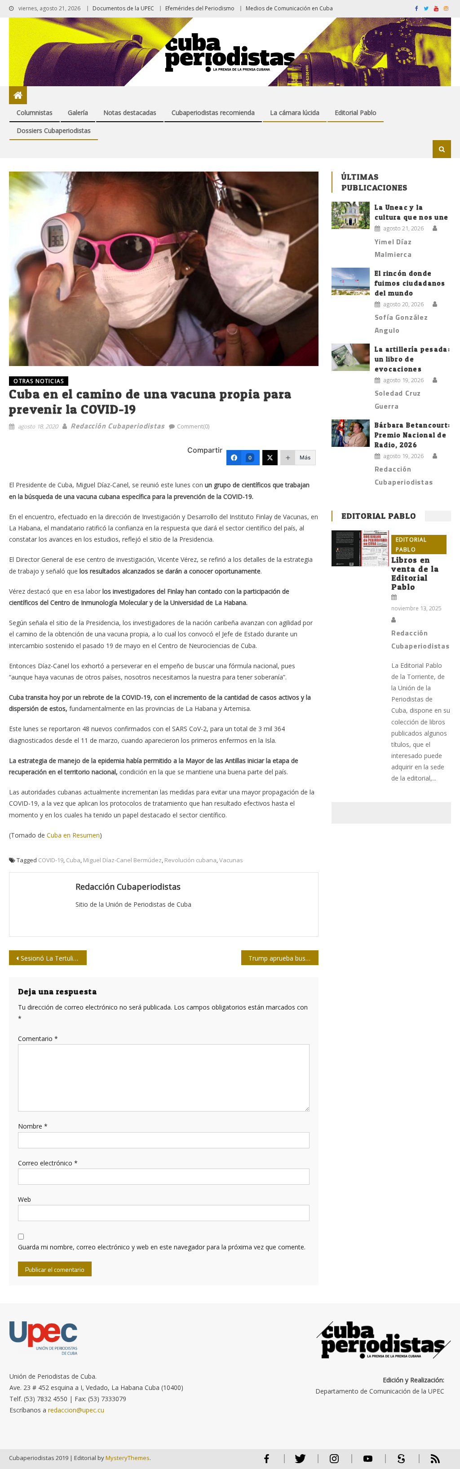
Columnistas (35, 112)
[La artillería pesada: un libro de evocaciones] (351, 357)
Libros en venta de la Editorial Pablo (415, 573)
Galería (78, 112)
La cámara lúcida (294, 112)
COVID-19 (50, 860)
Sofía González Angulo (401, 323)
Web (24, 1199)
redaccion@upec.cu (76, 1410)
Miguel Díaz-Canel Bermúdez (122, 860)
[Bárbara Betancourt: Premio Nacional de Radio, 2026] (351, 433)
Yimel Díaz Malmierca (393, 248)
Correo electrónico (48, 1163)
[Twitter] (270, 457)
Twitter (298, 1462)
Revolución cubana (190, 860)
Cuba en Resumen (73, 835)
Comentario (38, 1038)
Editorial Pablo (355, 112)
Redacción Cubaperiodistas (117, 425)
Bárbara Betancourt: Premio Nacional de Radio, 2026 (413, 435)
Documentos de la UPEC (123, 8)
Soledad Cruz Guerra (398, 399)
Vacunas (231, 860)
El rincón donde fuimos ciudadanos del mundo (410, 283)
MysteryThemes (128, 1458)
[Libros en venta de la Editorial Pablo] (360, 548)
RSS (429, 1462)
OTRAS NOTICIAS (38, 381)
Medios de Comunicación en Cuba (289, 8)
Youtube (368, 1462)
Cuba (73, 860)
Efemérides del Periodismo (199, 8)
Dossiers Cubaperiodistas (54, 130)
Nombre (33, 1126)
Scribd (398, 1462)
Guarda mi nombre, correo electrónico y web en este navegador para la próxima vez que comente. (161, 1247)
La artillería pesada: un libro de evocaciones (412, 359)
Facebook (267, 1462)
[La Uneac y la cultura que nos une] (351, 215)
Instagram (334, 1462)
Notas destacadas (129, 112)
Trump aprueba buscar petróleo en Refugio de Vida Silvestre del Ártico (283, 958)
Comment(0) (193, 426)
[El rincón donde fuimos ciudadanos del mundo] (351, 281)
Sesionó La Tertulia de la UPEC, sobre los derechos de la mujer (53, 958)
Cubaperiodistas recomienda (213, 112)
